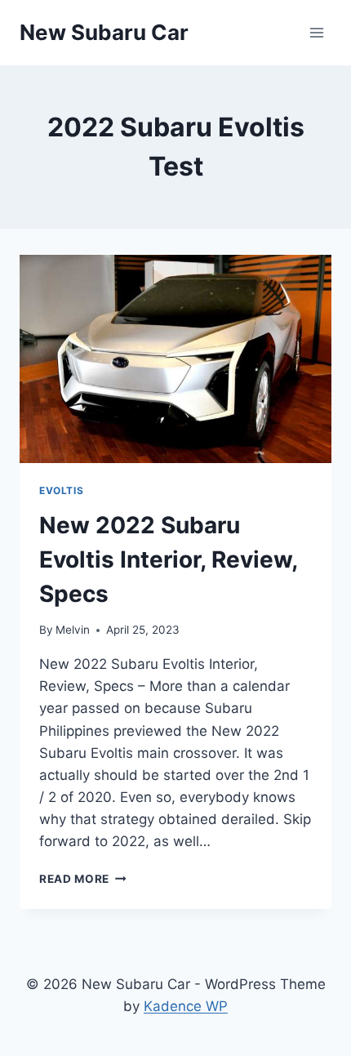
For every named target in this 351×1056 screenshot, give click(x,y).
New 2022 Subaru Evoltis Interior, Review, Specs (168, 559)
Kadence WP (186, 1006)
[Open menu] (316, 32)
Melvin (73, 629)
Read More (83, 878)
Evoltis (61, 490)
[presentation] (175, 359)
